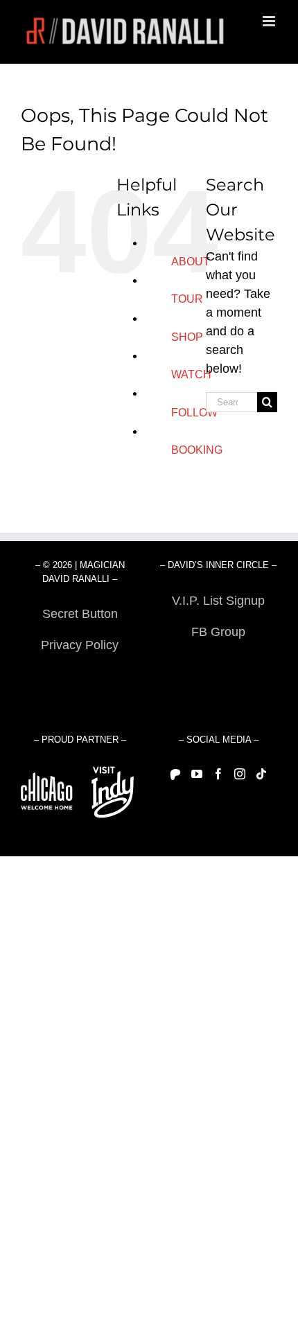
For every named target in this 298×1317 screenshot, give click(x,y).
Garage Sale (219, 663)
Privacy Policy (80, 645)
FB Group (218, 632)
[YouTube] (196, 773)
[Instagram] (239, 773)
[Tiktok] (261, 773)
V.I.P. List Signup (218, 601)
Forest (80, 676)
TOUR (187, 299)
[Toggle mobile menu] (270, 21)
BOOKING (196, 450)
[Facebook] (218, 773)
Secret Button (80, 614)
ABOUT (190, 261)
